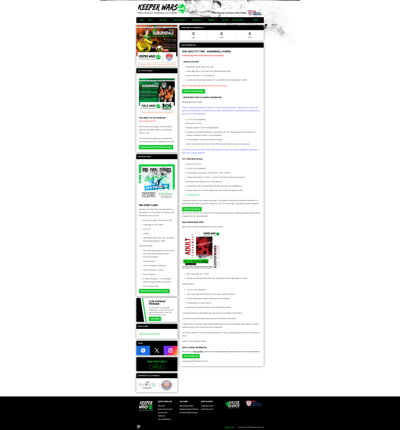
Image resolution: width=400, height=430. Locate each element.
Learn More (155, 319)
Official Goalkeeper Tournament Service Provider (236, 13)
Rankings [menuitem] (213, 20)
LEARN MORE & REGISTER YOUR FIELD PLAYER (156, 147)
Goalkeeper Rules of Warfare (149, 334)
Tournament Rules (192, 195)
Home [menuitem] (141, 20)
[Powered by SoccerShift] (138, 427)
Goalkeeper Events (207, 406)
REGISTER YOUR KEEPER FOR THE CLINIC (154, 291)
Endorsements (163, 412)
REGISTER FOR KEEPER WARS (193, 91)
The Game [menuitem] (164, 20)
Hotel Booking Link (191, 356)
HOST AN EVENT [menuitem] (239, 20)
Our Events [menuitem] (198, 20)
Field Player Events (207, 409)
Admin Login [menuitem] (229, 427)
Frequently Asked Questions (188, 412)
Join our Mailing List (164, 419)
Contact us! (156, 367)
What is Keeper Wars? (186, 406)
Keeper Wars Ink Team (165, 409)
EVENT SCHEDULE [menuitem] (180, 20)
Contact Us (161, 416)
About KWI (161, 406)
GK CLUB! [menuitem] (225, 20)
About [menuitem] (151, 20)
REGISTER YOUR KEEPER (192, 209)
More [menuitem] (257, 20)
